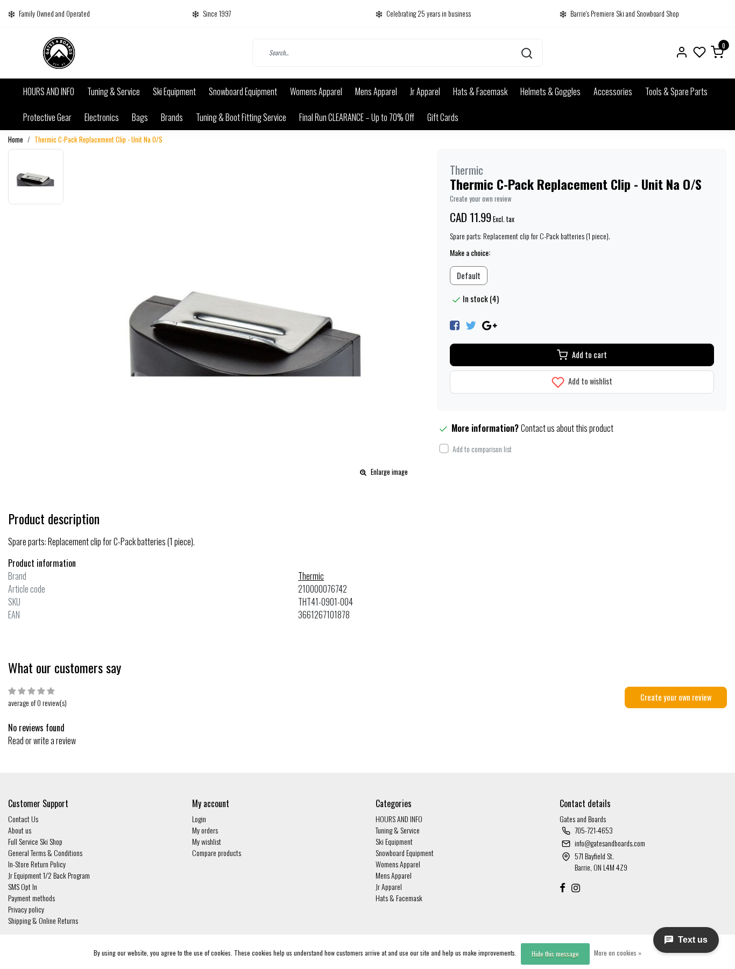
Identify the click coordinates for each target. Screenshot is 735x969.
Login (199, 818)
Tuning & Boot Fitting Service (241, 117)
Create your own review (481, 199)
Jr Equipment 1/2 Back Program (49, 875)
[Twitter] (470, 324)
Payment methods (31, 897)
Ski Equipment (174, 91)
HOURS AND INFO (48, 91)
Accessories (612, 91)
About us (19, 830)
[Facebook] (455, 324)
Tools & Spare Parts (676, 91)
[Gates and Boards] (59, 52)
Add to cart (589, 354)
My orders (205, 830)
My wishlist (206, 841)
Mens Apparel (376, 91)
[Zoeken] (526, 53)
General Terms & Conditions (45, 852)
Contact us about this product (567, 428)
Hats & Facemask (480, 91)
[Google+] (489, 324)
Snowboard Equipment (243, 91)
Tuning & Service (113, 91)
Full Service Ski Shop (35, 841)
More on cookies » (617, 952)
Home (15, 139)
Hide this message (555, 953)
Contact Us (23, 818)
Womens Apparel (316, 91)
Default (468, 275)
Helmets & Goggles (550, 91)
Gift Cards (442, 117)
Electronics (101, 117)
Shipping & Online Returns (43, 920)
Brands (172, 117)
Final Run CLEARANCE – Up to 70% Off (356, 117)
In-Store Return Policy (37, 864)
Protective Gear (47, 117)
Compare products (216, 852)
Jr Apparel (425, 91)
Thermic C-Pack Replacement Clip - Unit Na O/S (98, 139)
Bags (140, 117)
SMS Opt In (22, 886)
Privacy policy (26, 909)
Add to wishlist (589, 381)
